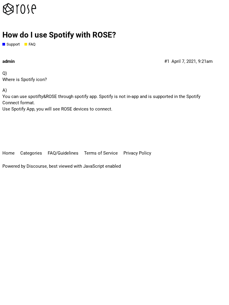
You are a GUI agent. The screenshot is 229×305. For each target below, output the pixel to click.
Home (8, 153)
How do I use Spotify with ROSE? (59, 34)
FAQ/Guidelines (63, 153)
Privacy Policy (137, 153)
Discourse (37, 166)
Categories (31, 153)
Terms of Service (101, 153)
